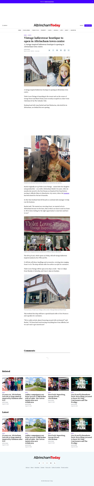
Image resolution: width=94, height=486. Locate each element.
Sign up (28, 467)
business (66, 193)
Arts (61, 30)
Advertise (73, 30)
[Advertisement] (47, 13)
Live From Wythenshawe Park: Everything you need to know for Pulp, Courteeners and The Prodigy (81, 398)
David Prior (27, 49)
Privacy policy (64, 467)
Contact (42, 467)
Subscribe (88, 25)
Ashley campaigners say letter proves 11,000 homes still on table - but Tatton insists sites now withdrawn (35, 398)
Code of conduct (56, 467)
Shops (49, 30)
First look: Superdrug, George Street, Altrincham (56, 396)
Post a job (48, 467)
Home (19, 30)
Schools (56, 30)
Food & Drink (26, 30)
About (66, 30)
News (25, 35)
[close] (92, 2)
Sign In (81, 25)
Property (43, 30)
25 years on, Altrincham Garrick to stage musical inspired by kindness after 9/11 (12, 397)
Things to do (35, 30)
